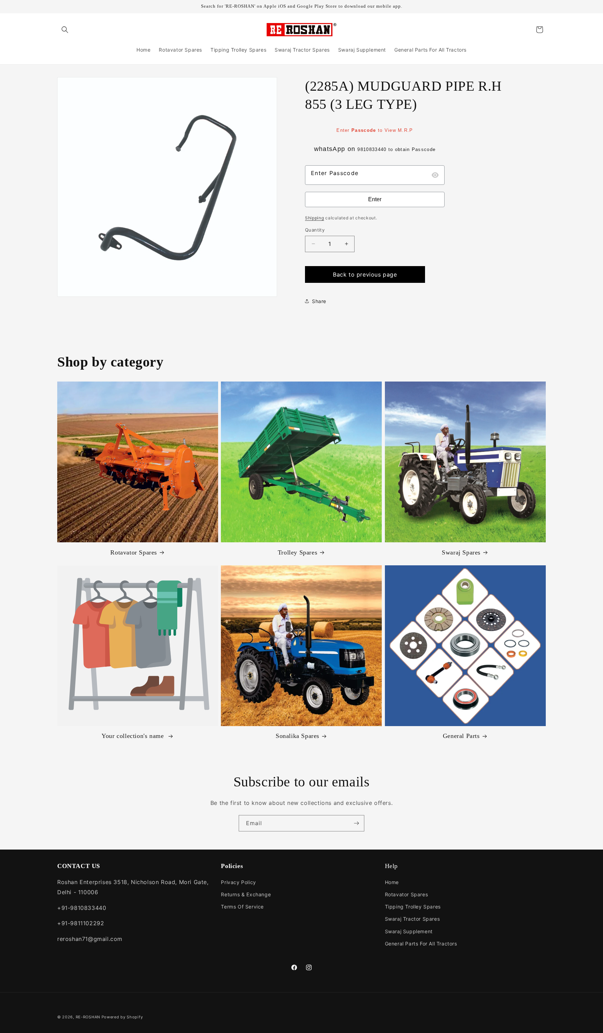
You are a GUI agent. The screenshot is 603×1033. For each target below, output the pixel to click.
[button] (65, 29)
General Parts (461, 735)
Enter (374, 199)
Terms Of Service (242, 907)
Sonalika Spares (297, 735)
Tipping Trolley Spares (413, 907)
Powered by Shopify (122, 1017)
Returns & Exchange (246, 894)
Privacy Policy (238, 882)
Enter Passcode (334, 172)
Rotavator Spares (133, 552)
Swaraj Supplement (409, 931)
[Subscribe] (356, 823)
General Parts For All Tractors (421, 944)
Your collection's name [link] (134, 735)
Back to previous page (365, 274)
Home (392, 882)
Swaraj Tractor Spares (412, 919)
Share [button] (319, 301)
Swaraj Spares (461, 552)
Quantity (315, 230)
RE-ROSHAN (88, 1017)
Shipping (314, 217)
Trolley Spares (297, 552)
